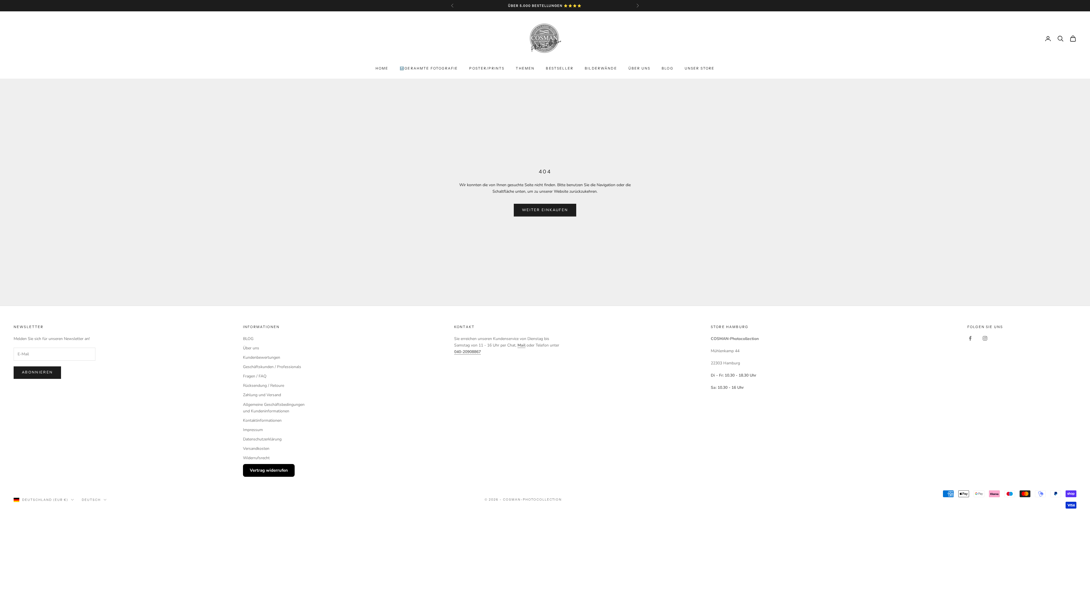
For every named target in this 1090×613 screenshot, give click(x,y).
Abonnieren (37, 372)
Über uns (639, 68)
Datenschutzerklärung (262, 439)
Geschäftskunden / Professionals (272, 367)
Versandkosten (256, 448)
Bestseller (559, 68)
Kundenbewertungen (261, 357)
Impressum (253, 430)
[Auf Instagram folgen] (985, 338)
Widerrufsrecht (256, 458)
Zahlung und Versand (262, 395)
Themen (525, 68)
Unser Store (700, 68)
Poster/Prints (486, 68)
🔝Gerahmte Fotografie (429, 68)
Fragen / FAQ (255, 376)
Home (382, 68)
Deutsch (91, 500)
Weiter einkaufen (545, 210)
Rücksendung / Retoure (263, 385)
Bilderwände (601, 68)
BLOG (667, 68)
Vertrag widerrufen (269, 470)
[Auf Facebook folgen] (970, 338)
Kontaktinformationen (262, 420)
